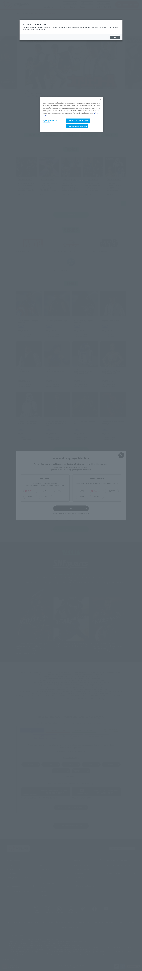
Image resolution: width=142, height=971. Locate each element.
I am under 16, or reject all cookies (78, 120)
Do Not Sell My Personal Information (50, 121)
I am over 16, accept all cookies (77, 126)
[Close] (101, 99)
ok (115, 37)
